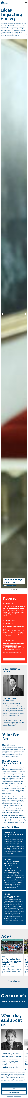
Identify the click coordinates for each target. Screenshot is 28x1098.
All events (14, 659)
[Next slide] (25, 314)
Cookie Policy (10, 1096)
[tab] (11, 589)
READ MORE (7, 585)
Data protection (17, 1096)
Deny (14, 1089)
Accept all (14, 1085)
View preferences (14, 1093)
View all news (14, 981)
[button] (26, 1070)
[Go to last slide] (3, 314)
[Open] (26, 3)
